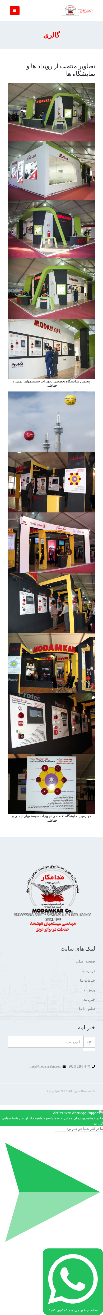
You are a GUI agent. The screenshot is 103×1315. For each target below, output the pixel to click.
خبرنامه (89, 1000)
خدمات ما (87, 980)
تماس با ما (87, 1009)
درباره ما (88, 971)
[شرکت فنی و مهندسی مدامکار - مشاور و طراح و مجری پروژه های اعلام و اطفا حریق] (78, 10)
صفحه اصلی (85, 961)
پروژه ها (88, 990)
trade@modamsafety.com (45, 1066)
